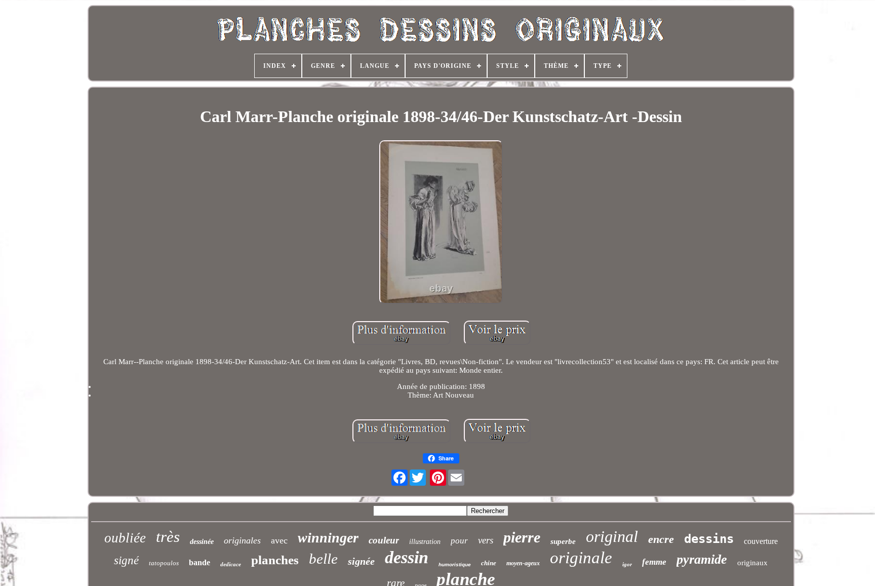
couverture (761, 541)
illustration (425, 541)
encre (661, 539)
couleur (384, 540)
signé (126, 560)
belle (323, 559)
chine (488, 563)
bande (199, 562)
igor (627, 564)
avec (279, 540)
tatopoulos (164, 563)
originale (581, 558)
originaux (752, 563)
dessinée (202, 541)
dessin (406, 557)
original (612, 536)
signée (361, 561)
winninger (328, 537)
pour (459, 540)
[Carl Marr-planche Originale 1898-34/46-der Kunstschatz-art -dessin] (441, 223)
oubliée (125, 537)
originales (242, 540)
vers (485, 540)
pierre (521, 537)
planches (275, 560)
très (168, 536)
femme (654, 562)
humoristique (455, 564)
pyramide (702, 559)
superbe (563, 541)
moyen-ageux (523, 563)
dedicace (230, 564)
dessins (709, 539)
